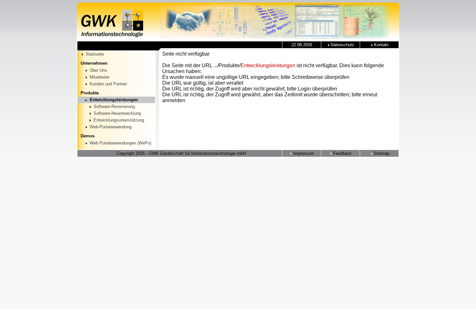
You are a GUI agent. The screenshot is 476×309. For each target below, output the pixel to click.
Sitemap (380, 153)
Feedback (342, 153)
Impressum (303, 153)
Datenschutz (341, 44)
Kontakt (381, 44)
